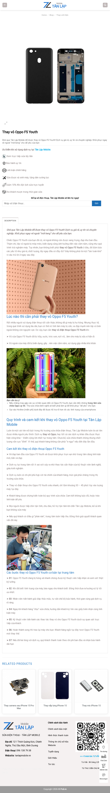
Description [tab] (10, 221)
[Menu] (4, 5)
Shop (51, 15)
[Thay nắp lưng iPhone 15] (54, 685)
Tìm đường (103, 751)
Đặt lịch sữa (103, 770)
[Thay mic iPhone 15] (91, 685)
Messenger (104, 779)
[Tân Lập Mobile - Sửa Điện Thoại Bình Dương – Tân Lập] (55, 4)
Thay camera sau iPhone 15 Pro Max (19, 707)
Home (44, 15)
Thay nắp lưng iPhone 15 (55, 705)
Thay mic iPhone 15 (91, 705)
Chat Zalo (103, 760)
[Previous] (2, 692)
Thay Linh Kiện (62, 15)
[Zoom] (6, 123)
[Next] (108, 692)
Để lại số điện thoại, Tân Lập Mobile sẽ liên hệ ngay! (55, 198)
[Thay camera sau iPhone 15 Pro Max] (18, 685)
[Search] (105, 5)
